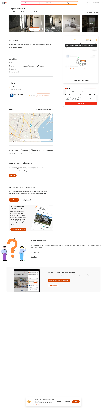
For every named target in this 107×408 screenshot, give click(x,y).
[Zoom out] (51, 117)
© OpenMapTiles (35, 140)
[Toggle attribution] (51, 140)
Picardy (30, 12)
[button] (89, 3)
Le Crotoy (35, 12)
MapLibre (22, 140)
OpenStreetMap (46, 140)
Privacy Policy (36, 404)
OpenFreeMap (28, 140)
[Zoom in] (51, 114)
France (25, 12)
